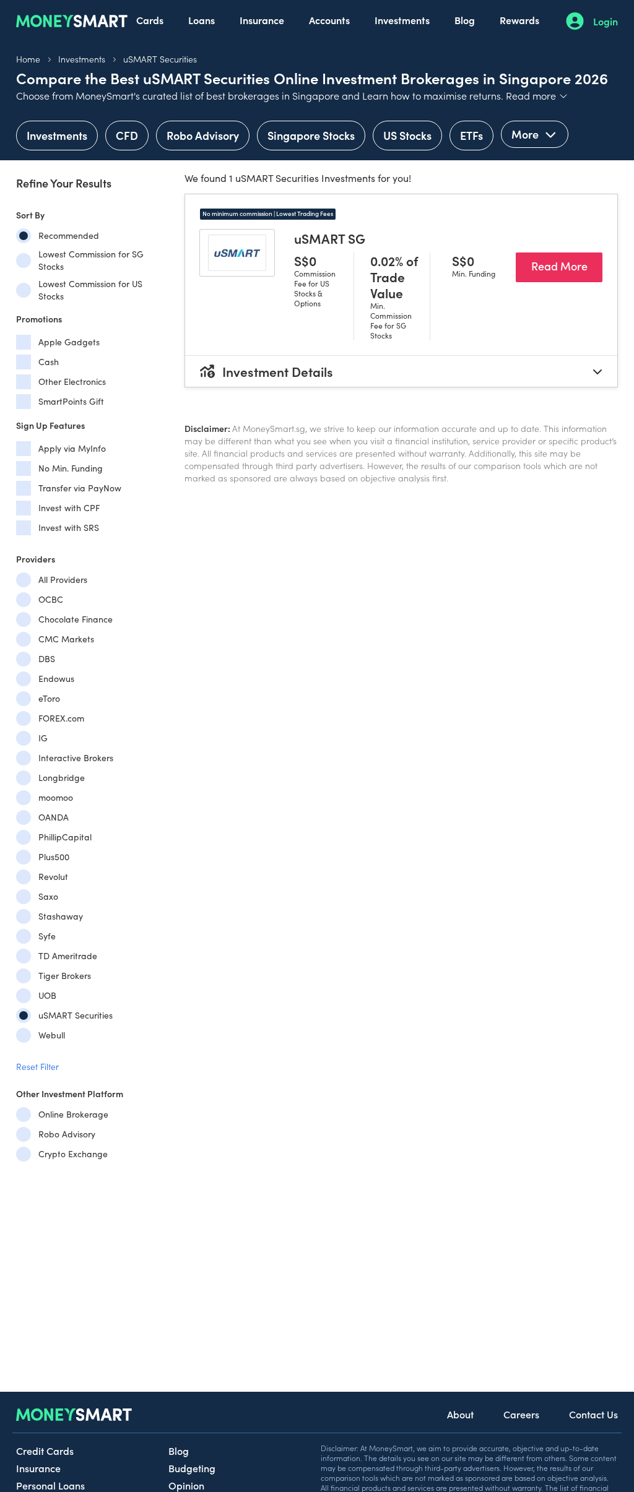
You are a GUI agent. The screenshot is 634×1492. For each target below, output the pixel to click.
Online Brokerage (73, 1114)
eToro (49, 698)
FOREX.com (61, 718)
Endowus (56, 678)
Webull (51, 1035)
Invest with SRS (68, 527)
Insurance (262, 20)
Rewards (519, 20)
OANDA (53, 817)
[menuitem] (150, 21)
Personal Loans (50, 1485)
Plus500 (53, 857)
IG (43, 738)
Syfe (47, 936)
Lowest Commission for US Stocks (90, 290)
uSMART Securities (160, 59)
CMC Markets (66, 639)
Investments (402, 20)
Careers (521, 1414)
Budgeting (191, 1468)
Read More (566, 265)
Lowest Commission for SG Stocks (91, 260)
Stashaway (60, 916)
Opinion (186, 1485)
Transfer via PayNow (79, 488)
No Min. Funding (70, 468)
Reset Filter (37, 1066)
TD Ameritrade (67, 956)
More (526, 134)
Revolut (53, 876)
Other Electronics (72, 381)
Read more (537, 95)
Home (28, 59)
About (460, 1414)
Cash (48, 362)
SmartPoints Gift (71, 401)
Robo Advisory (203, 135)
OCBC (50, 599)
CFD (127, 135)
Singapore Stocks (311, 135)
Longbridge (61, 777)
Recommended (68, 235)
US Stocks (407, 135)
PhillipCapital (65, 837)
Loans (201, 20)
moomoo (55, 797)
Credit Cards (45, 1450)
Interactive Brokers (75, 758)
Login (605, 21)
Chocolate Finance (75, 619)
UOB (47, 995)
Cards (149, 20)
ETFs (471, 135)
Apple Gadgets (69, 342)
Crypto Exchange (73, 1154)
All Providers (62, 579)
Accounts (329, 20)
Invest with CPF (69, 508)
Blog (464, 20)
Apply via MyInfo (72, 448)
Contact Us (593, 1414)
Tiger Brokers (64, 975)
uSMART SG (329, 238)
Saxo (48, 896)
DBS (46, 659)
